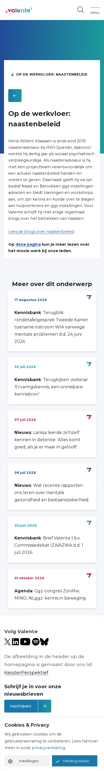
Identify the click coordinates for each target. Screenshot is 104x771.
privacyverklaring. (49, 747)
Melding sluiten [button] (76, 761)
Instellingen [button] (29, 761)
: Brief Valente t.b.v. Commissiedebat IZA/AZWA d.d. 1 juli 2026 (48, 545)
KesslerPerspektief (26, 672)
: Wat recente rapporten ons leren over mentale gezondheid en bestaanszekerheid (51, 492)
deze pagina (28, 244)
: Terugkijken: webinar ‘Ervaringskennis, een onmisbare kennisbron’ (51, 387)
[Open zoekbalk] (80, 10)
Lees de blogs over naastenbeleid (41, 231)
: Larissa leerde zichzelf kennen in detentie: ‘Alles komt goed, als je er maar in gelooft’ (47, 439)
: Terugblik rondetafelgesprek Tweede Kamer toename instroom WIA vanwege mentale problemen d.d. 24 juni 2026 (51, 327)
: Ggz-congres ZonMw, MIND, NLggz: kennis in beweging (50, 594)
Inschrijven (20, 706)
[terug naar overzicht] (15, 95)
